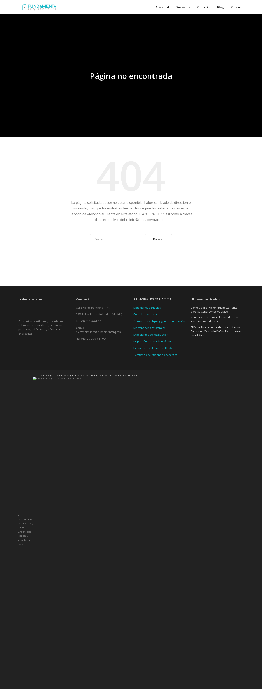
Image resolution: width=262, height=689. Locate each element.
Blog (220, 7)
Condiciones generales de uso (71, 375)
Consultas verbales (145, 314)
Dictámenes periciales (147, 307)
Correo (236, 7)
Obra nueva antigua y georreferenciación (159, 321)
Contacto (203, 7)
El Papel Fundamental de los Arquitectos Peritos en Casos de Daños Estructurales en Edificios (216, 331)
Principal (162, 7)
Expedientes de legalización (150, 334)
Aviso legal (47, 375)
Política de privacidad (126, 375)
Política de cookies (101, 375)
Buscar (158, 239)
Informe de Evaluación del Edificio (154, 348)
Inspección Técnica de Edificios (152, 341)
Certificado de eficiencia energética (155, 355)
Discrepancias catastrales (149, 328)
